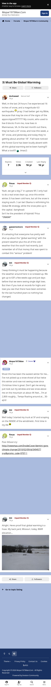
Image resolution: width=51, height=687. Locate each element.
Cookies (44, 661)
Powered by (26, 675)
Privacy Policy (20, 661)
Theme (7, 661)
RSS (26, 665)
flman (12, 183)
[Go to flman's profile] (4, 184)
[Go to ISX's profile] (4, 264)
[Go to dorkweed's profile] (4, 97)
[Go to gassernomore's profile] (4, 228)
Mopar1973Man (16, 361)
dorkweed (14, 96)
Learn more (5, 4)
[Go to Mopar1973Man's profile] (4, 362)
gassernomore (16, 227)
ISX (10, 263)
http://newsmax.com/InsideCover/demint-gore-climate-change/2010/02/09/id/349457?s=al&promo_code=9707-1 (25, 449)
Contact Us (33, 661)
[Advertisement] (25, 49)
